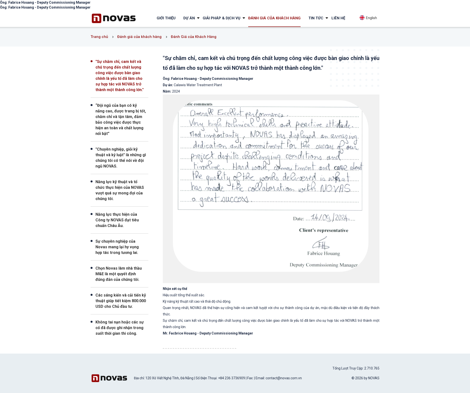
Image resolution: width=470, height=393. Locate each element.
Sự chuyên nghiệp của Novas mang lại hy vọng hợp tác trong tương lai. (117, 247)
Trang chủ (99, 37)
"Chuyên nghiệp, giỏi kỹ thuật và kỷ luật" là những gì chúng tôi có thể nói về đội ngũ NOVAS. (120, 157)
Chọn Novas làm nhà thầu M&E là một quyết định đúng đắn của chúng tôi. (118, 274)
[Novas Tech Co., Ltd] (114, 18)
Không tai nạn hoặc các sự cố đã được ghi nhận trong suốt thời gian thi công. (119, 328)
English (370, 18)
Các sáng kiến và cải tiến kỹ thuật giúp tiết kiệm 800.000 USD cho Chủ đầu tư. (120, 301)
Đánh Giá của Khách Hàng (193, 37)
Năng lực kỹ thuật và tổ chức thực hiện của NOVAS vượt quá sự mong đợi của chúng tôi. (119, 190)
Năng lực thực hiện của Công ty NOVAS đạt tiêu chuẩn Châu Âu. (117, 220)
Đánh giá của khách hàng (139, 37)
